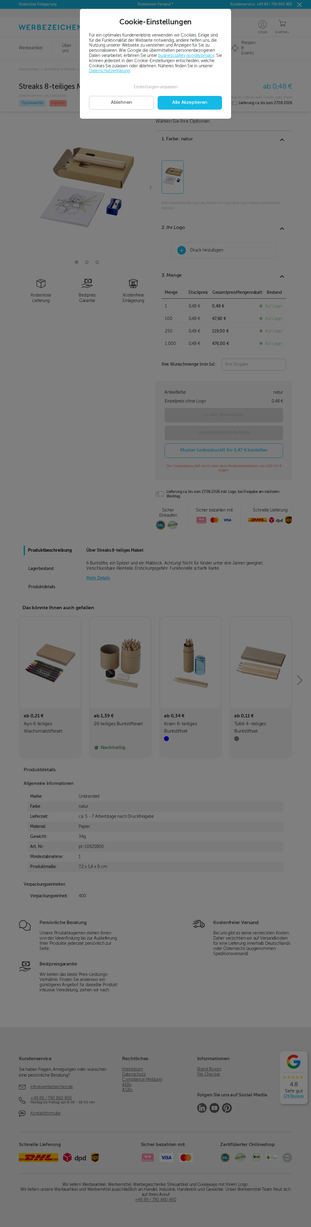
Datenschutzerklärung (109, 71)
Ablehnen (121, 102)
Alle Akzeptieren (189, 102)
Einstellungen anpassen (155, 87)
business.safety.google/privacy (186, 56)
